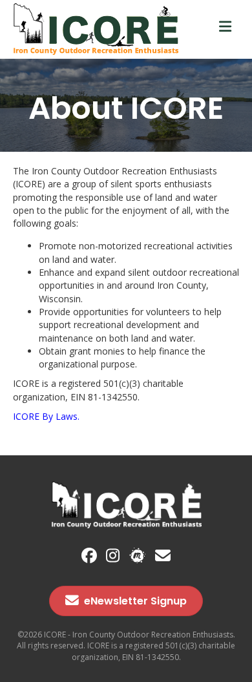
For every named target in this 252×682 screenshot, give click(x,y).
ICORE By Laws (45, 416)
